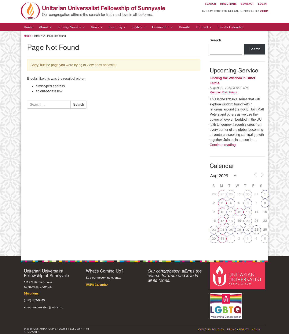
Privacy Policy (238, 329)
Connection (161, 27)
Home (28, 27)
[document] (144, 143)
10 (222, 211)
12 (239, 211)
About (44, 27)
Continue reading (223, 145)
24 (222, 229)
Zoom (264, 10)
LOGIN (262, 4)
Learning (116, 27)
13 (248, 211)
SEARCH (210, 4)
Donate (184, 27)
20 (248, 220)
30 (248, 194)
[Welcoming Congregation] (227, 303)
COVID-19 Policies (211, 329)
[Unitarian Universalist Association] (238, 275)
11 (231, 211)
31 (222, 238)
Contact (202, 27)
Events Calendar (230, 27)
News (95, 27)
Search (78, 104)
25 (231, 229)
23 (214, 229)
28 (231, 194)
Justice (138, 27)
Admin (256, 329)
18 (231, 220)
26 (239, 229)
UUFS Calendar (97, 284)
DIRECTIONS (228, 4)
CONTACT (247, 4)
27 (222, 194)
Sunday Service (70, 27)
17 (222, 220)
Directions (31, 293)
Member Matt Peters (223, 92)
